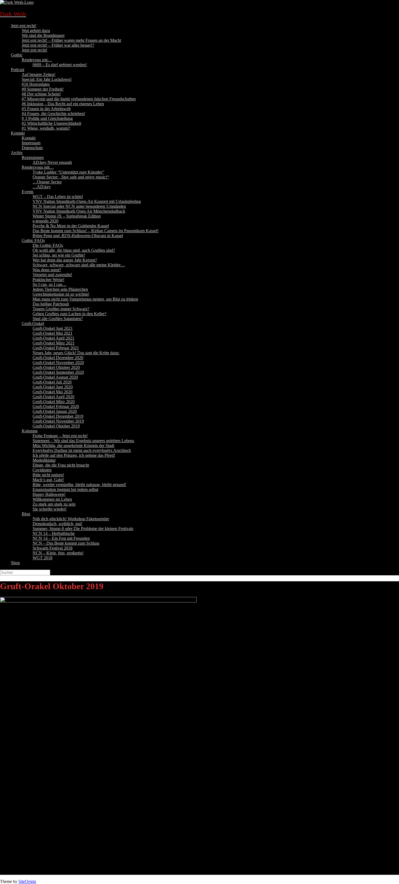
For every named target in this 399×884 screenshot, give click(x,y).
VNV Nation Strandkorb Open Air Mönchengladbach (79, 211)
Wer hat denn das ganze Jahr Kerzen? (65, 260)
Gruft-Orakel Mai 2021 (52, 333)
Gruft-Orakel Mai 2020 (52, 392)
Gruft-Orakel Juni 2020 (53, 387)
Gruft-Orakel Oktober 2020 (56, 367)
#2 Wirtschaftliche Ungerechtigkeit (51, 123)
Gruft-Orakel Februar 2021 (56, 348)
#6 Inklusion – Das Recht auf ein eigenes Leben (63, 103)
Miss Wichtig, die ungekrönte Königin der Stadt (73, 445)
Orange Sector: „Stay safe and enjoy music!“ (71, 177)
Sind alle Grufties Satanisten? (58, 318)
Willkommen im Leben (52, 499)
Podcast (17, 69)
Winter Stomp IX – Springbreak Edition (67, 216)
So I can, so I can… (49, 284)
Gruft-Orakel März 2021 (54, 343)
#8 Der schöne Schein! (41, 94)
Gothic (17, 55)
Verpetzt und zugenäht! (52, 274)
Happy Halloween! (49, 494)
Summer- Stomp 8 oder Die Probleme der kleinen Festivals (83, 528)
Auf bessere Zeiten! (38, 74)
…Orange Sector (47, 182)
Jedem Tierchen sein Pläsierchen (60, 289)
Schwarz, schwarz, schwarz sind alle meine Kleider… (79, 265)
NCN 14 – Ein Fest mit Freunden (61, 538)
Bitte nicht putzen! (48, 475)
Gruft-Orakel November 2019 (58, 421)
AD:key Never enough (52, 162)
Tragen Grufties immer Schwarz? (61, 309)
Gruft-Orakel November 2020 (58, 362)
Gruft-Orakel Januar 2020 (55, 411)
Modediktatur (44, 460)
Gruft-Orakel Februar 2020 (56, 406)
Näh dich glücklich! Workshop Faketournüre (71, 518)
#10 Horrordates (36, 84)
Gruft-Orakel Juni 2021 (53, 328)
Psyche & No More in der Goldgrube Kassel (71, 226)
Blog (26, 514)
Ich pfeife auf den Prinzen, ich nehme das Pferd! (74, 455)
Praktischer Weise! (48, 279)
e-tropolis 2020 (45, 221)
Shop (15, 562)
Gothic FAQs (33, 240)
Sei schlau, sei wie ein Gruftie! (59, 255)
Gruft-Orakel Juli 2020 (52, 382)
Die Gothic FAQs (48, 245)
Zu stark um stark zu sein (54, 504)
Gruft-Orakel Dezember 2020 (58, 357)
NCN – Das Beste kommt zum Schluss (66, 543)
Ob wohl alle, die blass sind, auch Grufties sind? (74, 250)
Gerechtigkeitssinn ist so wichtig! (61, 294)
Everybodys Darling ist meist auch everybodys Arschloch (82, 450)
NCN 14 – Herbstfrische (54, 533)
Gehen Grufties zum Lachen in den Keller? (69, 313)
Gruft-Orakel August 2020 (55, 377)
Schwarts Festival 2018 (52, 548)
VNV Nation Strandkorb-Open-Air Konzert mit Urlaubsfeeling (87, 201)
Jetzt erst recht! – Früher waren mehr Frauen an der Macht (71, 40)
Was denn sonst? (47, 269)
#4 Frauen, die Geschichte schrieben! (53, 113)
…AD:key (42, 186)
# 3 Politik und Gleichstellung (47, 118)
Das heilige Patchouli (51, 304)
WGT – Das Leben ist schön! (58, 196)
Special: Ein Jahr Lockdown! (47, 79)
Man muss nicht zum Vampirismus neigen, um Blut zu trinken (85, 299)
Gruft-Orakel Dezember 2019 (58, 416)
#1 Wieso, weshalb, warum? (46, 128)
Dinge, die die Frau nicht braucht (61, 465)
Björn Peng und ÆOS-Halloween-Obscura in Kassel (78, 235)
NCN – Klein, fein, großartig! (58, 553)
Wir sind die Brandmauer (43, 35)
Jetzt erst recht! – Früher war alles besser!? (58, 45)
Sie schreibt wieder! (49, 509)
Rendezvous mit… (38, 167)
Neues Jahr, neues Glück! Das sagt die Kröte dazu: (76, 352)
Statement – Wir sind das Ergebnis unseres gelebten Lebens (83, 440)
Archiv (17, 152)
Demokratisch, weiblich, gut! (57, 523)
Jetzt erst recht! (23, 25)
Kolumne (30, 431)
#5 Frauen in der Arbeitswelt (46, 108)
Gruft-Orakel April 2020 (53, 396)
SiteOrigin (27, 881)
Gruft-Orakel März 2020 (54, 401)
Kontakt (18, 133)
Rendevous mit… (37, 60)
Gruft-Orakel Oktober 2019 (56, 426)
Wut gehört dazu (36, 30)
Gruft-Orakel (33, 323)
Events (27, 191)
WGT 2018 (42, 558)
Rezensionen (33, 157)
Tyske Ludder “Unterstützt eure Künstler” (68, 172)
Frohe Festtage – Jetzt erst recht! (60, 435)
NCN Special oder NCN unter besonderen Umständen (79, 206)
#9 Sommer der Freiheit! (43, 89)
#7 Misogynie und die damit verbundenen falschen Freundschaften (79, 99)
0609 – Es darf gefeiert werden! (60, 64)
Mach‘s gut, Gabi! (48, 479)
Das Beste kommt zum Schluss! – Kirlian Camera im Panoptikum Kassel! (96, 230)
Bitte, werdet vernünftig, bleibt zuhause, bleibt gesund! (79, 484)
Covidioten (42, 470)
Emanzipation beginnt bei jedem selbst (65, 489)
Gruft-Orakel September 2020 (58, 372)
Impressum (31, 143)
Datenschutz (32, 147)
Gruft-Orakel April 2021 (53, 338)
